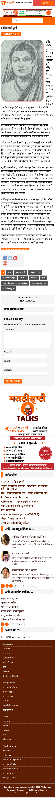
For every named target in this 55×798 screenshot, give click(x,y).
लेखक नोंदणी (7, 649)
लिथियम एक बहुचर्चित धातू (14, 497)
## (9, 272)
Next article (27, 300)
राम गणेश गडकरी (20, 553)
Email (7, 361)
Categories (6, 636)
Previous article (27, 297)
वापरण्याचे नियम (8, 662)
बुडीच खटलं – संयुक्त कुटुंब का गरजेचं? (20, 501)
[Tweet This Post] (10, 258)
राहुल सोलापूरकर (9, 598)
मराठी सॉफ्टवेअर (8, 710)
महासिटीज (6, 726)
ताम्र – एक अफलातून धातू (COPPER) (20, 514)
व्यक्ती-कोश (6, 721)
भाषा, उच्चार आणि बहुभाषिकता (17, 505)
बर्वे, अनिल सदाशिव (11, 615)
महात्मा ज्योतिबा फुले (39, 283)
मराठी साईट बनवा (8, 696)
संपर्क (4, 667)
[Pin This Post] (15, 258)
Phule (23, 278)
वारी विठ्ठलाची (8, 510)
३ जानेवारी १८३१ (9, 278)
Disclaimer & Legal (10, 676)
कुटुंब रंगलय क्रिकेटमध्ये (12, 481)
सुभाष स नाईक (8, 602)
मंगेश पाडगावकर (9, 606)
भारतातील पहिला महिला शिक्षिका (15, 283)
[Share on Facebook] (5, 258)
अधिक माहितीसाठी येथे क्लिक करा (15, 249)
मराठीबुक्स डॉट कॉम (9, 764)
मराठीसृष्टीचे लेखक (9, 683)
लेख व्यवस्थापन (8, 644)
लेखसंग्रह (6, 717)
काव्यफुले (34, 278)
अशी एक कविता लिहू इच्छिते (15, 522)
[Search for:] (27, 20)
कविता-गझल (7, 739)
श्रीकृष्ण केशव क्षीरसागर (13, 619)
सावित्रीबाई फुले (8, 288)
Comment (9, 330)
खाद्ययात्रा (6, 730)
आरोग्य (5, 735)
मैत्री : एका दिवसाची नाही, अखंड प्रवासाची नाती (24, 493)
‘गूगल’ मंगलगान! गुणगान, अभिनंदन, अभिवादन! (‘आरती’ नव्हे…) (24, 487)
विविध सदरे (6, 701)
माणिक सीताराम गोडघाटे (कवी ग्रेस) (29, 536)
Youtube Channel (9, 746)
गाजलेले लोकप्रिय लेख (10, 705)
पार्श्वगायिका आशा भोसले (24, 570)
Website (8, 370)
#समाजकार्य (20, 272)
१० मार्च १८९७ (35, 272)
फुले (43, 278)
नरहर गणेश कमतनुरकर (12, 611)
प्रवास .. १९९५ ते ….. (10, 692)
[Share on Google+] (5, 263)
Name (7, 352)
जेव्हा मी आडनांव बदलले (13, 518)
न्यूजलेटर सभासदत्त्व (9, 658)
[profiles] (27, 6)
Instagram (7, 755)
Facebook (7, 750)
